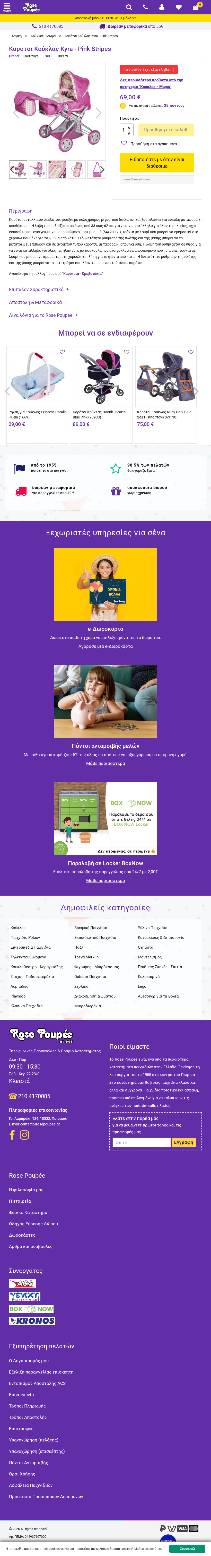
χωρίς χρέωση (139, 493)
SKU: (48, 56)
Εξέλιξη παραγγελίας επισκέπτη (41, 1372)
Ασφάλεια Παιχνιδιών (30, 1485)
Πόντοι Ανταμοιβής (28, 1462)
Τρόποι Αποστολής (28, 1417)
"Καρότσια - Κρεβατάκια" (82, 274)
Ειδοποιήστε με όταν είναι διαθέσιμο (157, 163)
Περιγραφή (20, 211)
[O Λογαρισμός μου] (161, 7)
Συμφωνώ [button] (187, 1549)
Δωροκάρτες (22, 1235)
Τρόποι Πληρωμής (27, 1406)
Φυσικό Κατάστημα (28, 1212)
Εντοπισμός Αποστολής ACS (37, 1383)
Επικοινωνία (21, 1394)
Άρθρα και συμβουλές (30, 1246)
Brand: (15, 56)
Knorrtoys (31, 56)
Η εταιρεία (20, 1201)
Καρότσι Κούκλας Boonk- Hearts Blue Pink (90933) (99, 414)
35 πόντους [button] (174, 105)
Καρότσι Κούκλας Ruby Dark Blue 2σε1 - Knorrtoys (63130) (164, 414)
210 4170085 (34, 1096)
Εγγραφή (184, 1142)
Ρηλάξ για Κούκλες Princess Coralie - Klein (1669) (37, 414)
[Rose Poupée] (31, 7)
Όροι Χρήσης (22, 1473)
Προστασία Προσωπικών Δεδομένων (46, 1496)
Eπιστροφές (21, 1428)
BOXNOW (110, 18)
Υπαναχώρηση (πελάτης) (33, 1440)
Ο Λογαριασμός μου (29, 1360)
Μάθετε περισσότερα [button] (148, 1549)
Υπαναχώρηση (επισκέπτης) (37, 1451)
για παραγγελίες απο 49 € (53, 493)
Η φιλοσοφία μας (26, 1189)
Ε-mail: (14, 1124)
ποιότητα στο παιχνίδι (49, 470)
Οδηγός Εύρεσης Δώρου (33, 1223)
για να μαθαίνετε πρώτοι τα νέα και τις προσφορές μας (146, 1128)
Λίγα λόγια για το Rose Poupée (41, 315)
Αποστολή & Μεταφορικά (35, 302)
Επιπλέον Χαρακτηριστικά (36, 289)
